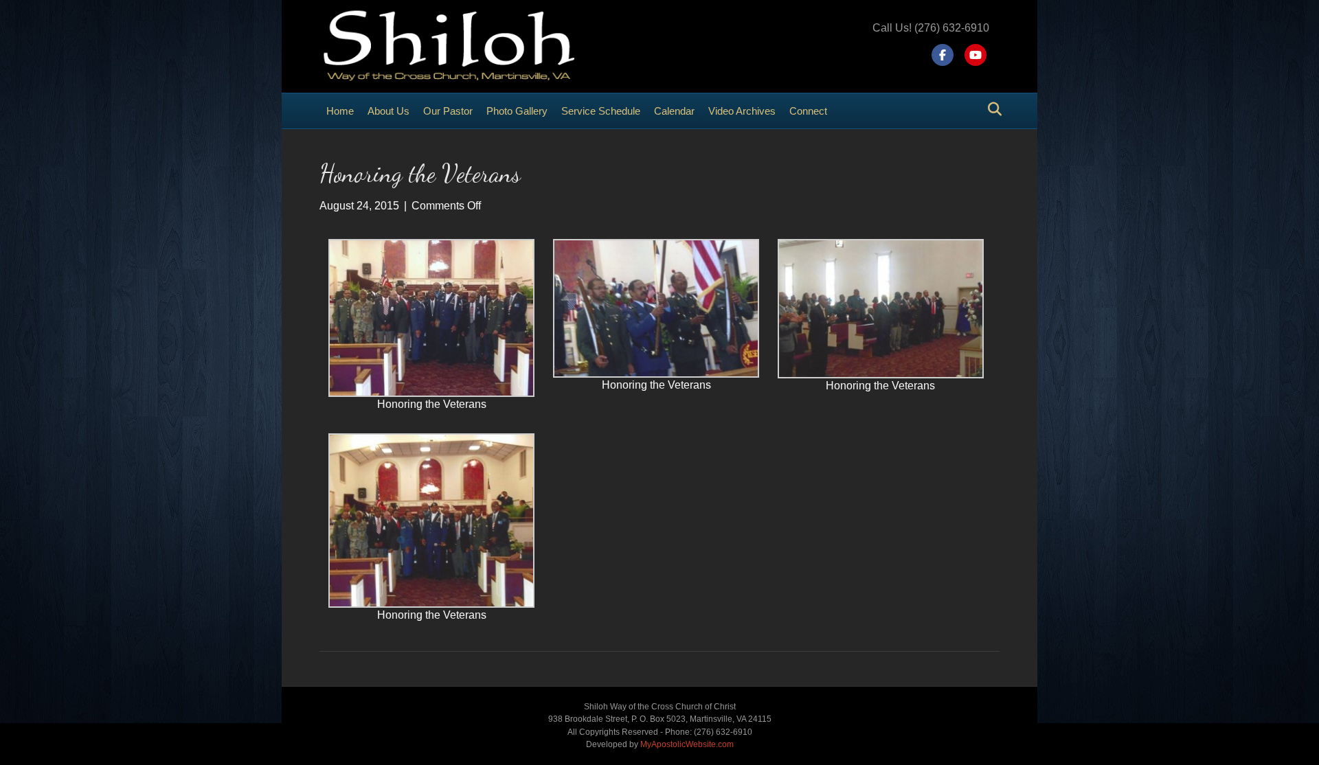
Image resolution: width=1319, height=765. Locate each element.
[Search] (991, 109)
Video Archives (742, 111)
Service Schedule (600, 111)
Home (340, 111)
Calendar (674, 111)
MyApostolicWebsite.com (687, 744)
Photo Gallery (517, 111)
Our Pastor (448, 111)
